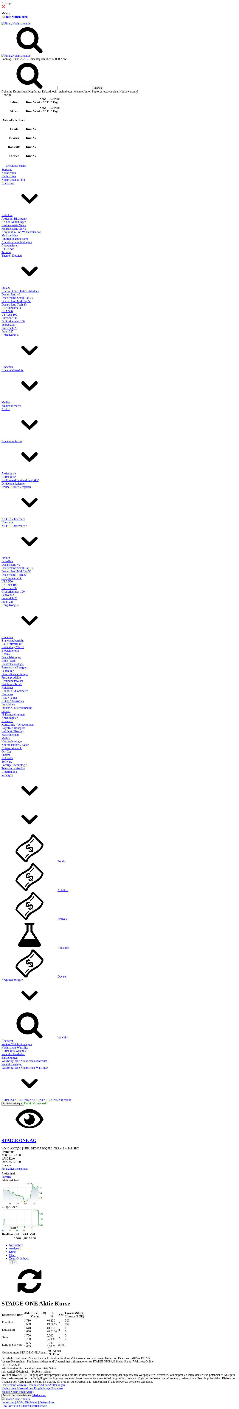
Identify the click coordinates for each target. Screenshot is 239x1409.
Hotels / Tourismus (12, 701)
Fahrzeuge (7, 670)
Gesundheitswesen (12, 680)
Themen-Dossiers (11, 255)
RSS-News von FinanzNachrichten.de (24, 1405)
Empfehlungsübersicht (14, 238)
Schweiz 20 (8, 324)
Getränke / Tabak (11, 684)
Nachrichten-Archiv (22, 1391)
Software (6, 761)
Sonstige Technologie (14, 765)
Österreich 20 (9, 328)
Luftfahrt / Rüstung (12, 731)
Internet (5, 711)
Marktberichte (9, 235)
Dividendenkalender (13, 483)
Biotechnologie (10, 650)
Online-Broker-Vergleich (16, 486)
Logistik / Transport (13, 728)
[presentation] (11, 1262)
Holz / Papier (9, 697)
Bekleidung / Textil (12, 647)
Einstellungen (9, 1057)
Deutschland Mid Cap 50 (16, 301)
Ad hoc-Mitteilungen (14, 16)
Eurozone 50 (9, 318)
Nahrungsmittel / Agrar (15, 744)
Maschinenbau (10, 734)
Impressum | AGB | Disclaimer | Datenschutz (27, 1402)
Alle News (7, 183)
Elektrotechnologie (12, 664)
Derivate (63, 919)
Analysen (14, 1248)
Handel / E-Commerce (14, 691)
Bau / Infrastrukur (11, 643)
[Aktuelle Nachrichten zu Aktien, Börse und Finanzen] (15, 23)
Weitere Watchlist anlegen (16, 1044)
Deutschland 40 (10, 294)
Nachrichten (8, 173)
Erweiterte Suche (16, 165)
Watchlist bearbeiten (13, 1054)
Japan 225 (7, 331)
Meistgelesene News (13, 228)
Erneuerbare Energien (14, 667)
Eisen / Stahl (8, 660)
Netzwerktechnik (11, 748)
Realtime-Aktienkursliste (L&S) (20, 480)
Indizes (5, 287)
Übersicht (7, 522)
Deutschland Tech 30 (14, 304)
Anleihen (63, 890)
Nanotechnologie (11, 741)
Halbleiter (7, 687)
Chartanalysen (9, 245)
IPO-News (7, 248)
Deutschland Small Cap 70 (17, 297)
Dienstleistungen (11, 657)
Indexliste (7, 561)
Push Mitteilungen (12, 1103)
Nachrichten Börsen (13, 1388)
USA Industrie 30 (11, 307)
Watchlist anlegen (11, 1064)
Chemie (6, 654)
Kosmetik (7, 721)
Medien (5, 402)
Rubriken (7, 215)
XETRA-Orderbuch (13, 519)
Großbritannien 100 (13, 321)
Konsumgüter (9, 717)
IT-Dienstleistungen (13, 714)
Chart (12, 1255)
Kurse (12, 1251)
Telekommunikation (13, 768)
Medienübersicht (11, 405)
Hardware (7, 694)
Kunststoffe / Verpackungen (17, 724)
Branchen (7, 367)
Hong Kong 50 (10, 334)
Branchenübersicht (12, 370)
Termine (6, 252)
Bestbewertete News (13, 225)
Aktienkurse (8, 473)
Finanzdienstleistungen (14, 674)
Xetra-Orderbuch (19, 1258)
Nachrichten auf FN (13, 179)
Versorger (7, 775)
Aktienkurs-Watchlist (13, 1050)
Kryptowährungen (12, 979)
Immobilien (8, 704)
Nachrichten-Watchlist (14, 1047)
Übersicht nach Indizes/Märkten (20, 291)
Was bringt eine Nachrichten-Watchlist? (24, 1061)
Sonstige (6, 1176)
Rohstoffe (7, 758)
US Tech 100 (9, 314)
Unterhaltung (9, 771)
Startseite (6, 169)
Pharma (5, 754)
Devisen (62, 976)
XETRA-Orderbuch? (14, 525)
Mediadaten (39, 1395)
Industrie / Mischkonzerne (16, 707)
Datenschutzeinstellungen (17, 1395)
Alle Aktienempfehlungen (16, 242)
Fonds (61, 861)
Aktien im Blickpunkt (14, 218)
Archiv (5, 409)
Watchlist (63, 1037)
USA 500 (7, 311)
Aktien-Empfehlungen (38, 1388)
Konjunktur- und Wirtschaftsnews (21, 232)
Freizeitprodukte (11, 677)
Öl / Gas (6, 751)
